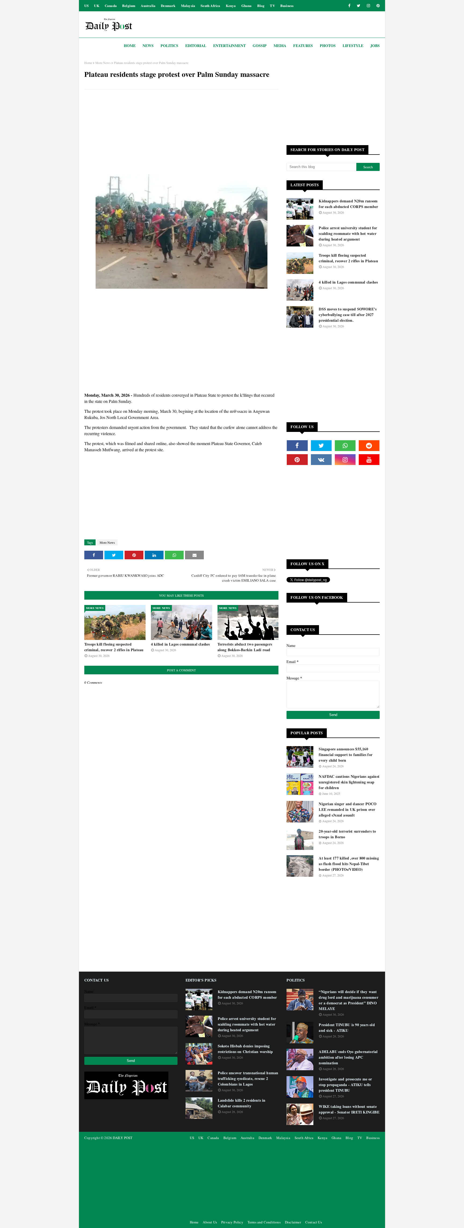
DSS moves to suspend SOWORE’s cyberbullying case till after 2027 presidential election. (347, 314)
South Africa (210, 5)
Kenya (231, 5)
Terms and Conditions (264, 1222)
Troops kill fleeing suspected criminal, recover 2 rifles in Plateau (113, 647)
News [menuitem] (148, 45)
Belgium (128, 5)
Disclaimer (293, 1222)
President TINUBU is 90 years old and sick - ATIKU (347, 1027)
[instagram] (368, 5)
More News (103, 62)
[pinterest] (377, 5)
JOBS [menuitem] (375, 45)
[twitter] (358, 5)
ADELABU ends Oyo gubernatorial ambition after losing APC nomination (348, 1057)
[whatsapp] (345, 445)
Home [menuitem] (130, 45)
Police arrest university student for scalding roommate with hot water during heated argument (348, 233)
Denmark (168, 5)
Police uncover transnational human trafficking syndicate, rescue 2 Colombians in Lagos (248, 1078)
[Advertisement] (181, 132)
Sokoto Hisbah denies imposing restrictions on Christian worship (245, 1048)
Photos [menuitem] (328, 45)
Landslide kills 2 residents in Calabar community (242, 1103)
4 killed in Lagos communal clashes (180, 644)
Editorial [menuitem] (195, 45)
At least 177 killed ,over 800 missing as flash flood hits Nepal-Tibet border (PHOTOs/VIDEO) (349, 863)
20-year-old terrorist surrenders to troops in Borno (347, 834)
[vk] (321, 459)
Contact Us (313, 1222)
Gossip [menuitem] (260, 45)
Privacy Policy (232, 1222)
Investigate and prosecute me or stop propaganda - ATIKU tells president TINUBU (345, 1084)
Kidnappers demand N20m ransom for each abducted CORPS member (348, 203)
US (86, 5)
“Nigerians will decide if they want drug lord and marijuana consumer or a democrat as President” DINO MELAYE (348, 1000)
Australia (148, 5)
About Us (210, 1222)
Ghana (246, 5)
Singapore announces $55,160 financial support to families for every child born (345, 754)
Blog (261, 5)
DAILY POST (122, 1137)
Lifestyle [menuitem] (353, 45)
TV (272, 5)
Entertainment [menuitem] (229, 45)
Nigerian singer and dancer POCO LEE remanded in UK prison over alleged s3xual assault (347, 809)
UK (96, 5)
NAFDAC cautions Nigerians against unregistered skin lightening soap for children (349, 782)
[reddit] (369, 445)
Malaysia (188, 5)
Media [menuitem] (280, 45)
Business (287, 5)
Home (88, 62)
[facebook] (349, 5)
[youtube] (369, 459)
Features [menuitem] (303, 45)
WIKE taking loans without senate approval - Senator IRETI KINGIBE (349, 1109)
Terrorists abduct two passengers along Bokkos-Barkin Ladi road (245, 647)
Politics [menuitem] (169, 45)
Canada (111, 5)
